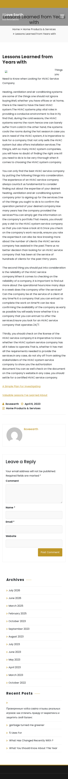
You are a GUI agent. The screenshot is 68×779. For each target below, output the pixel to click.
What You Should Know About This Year (33, 748)
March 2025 (16, 606)
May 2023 (14, 659)
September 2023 (19, 629)
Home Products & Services (39, 29)
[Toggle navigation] (62, 16)
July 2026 (14, 590)
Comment (12, 481)
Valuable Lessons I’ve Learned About (24, 395)
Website (11, 536)
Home (16, 29)
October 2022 (17, 683)
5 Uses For (15, 733)
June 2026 (15, 598)
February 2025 (18, 613)
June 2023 (15, 652)
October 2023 (17, 621)
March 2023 (16, 675)
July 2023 (14, 644)
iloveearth (12, 404)
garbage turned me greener (26, 725)
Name (10, 507)
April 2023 (15, 667)
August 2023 (16, 636)
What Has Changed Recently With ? (31, 740)
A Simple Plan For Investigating (21, 386)
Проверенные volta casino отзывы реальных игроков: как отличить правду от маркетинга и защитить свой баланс (33, 713)
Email (10, 522)
